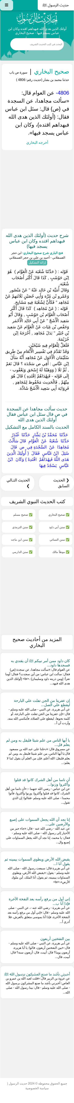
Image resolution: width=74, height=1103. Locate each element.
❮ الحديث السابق (61, 483)
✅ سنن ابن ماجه (21, 539)
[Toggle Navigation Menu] (6, 5)
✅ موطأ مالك (60, 552)
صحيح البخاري (50, 71)
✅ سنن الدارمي (22, 552)
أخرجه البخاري (37, 142)
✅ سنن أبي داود (59, 527)
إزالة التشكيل (37, 262)
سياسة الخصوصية (37, 1088)
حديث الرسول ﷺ (56, 5)
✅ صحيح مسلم (22, 514)
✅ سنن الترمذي (22, 527)
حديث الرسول (17, 1083)
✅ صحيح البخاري (58, 514)
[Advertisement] (37, 188)
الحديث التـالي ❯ (18, 483)
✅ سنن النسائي (59, 539)
